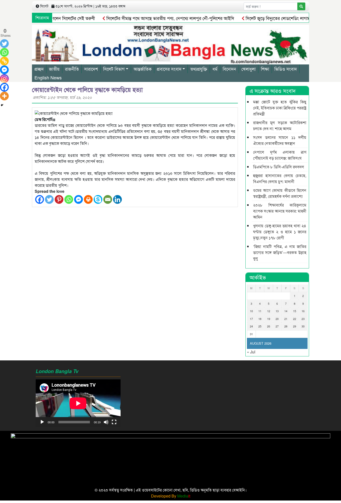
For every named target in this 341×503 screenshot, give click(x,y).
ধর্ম (214, 68)
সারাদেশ (91, 68)
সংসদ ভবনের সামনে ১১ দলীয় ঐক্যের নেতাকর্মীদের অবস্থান (279, 140)
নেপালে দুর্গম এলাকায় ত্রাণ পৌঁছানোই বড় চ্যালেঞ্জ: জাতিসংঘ (279, 155)
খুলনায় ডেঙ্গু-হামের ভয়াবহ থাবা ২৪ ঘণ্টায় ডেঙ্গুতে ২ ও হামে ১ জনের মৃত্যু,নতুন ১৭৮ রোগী (279, 232)
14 (285, 311)
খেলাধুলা (248, 68)
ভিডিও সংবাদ (285, 68)
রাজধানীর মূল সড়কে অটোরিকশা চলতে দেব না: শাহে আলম (279, 125)
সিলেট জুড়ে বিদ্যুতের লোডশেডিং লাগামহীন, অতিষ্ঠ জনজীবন (286, 18)
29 (294, 326)
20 (277, 319)
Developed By (170, 496)
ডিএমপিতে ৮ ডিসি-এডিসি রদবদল (278, 167)
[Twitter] (49, 199)
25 (259, 326)
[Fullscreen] (114, 422)
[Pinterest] (59, 199)
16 (303, 311)
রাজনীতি (72, 68)
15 (294, 311)
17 (251, 319)
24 (251, 326)
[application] (78, 403)
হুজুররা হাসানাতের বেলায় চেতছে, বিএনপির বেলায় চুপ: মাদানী (279, 178)
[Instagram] (4, 78)
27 (277, 326)
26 (268, 326)
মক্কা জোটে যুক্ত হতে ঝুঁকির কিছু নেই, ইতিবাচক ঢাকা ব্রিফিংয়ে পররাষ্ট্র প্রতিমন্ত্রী (279, 108)
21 (285, 319)
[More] (4, 96)
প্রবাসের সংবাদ (169, 68)
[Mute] (106, 422)
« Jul (251, 352)
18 (259, 319)
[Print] (88, 199)
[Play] (42, 422)
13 (277, 311)
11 (259, 311)
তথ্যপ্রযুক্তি (198, 68)
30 (303, 326)
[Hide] (2, 105)
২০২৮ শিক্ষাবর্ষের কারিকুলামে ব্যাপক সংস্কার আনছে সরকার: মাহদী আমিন (279, 211)
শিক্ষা (265, 68)
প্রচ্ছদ (39, 68)
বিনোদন (229, 68)
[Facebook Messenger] (78, 199)
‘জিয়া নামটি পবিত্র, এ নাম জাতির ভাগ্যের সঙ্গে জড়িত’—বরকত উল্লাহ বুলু (279, 252)
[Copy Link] (4, 61)
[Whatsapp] (68, 199)
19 (268, 319)
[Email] (107, 199)
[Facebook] (39, 199)
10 (251, 311)
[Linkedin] (117, 199)
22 (294, 319)
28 (285, 326)
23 (303, 319)
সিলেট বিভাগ (114, 68)
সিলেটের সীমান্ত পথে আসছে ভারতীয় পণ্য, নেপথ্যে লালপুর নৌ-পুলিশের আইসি (161, 18)
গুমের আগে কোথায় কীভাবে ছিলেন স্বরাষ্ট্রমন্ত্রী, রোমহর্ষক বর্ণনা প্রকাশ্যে (279, 193)
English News (48, 77)
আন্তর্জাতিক (143, 68)
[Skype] (98, 199)
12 (268, 311)
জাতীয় (54, 68)
